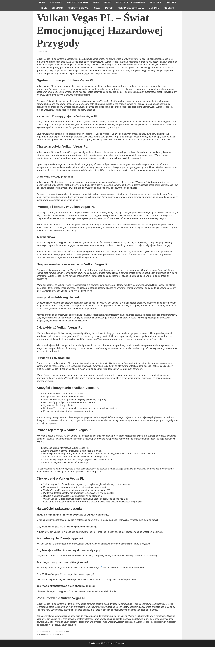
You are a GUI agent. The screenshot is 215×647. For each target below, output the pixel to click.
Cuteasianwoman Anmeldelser (51, 634)
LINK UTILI (155, 2)
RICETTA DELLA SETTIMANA (130, 2)
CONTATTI (171, 2)
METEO (107, 2)
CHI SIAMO (55, 2)
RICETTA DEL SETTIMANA (131, 8)
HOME (42, 2)
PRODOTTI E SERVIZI (77, 2)
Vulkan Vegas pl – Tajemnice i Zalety (54, 631)
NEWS (96, 2)
